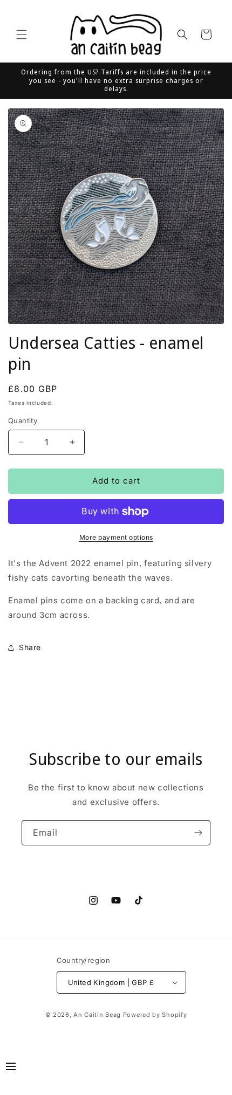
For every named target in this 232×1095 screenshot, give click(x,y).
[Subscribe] (198, 832)
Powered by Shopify (155, 1014)
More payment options (116, 537)
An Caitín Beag (97, 1014)
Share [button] (30, 647)
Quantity (22, 420)
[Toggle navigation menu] (11, 1068)
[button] (21, 34)
